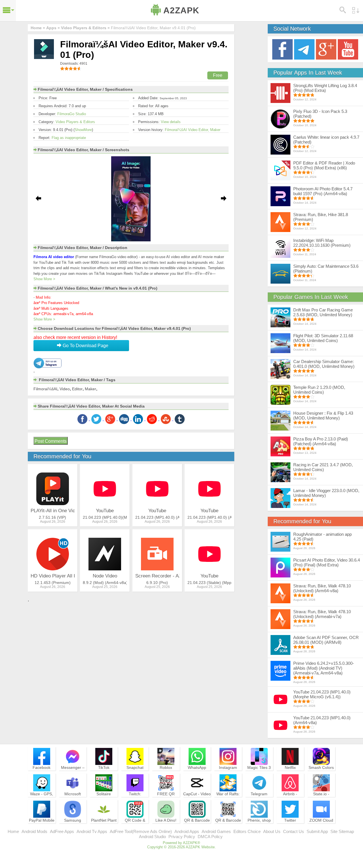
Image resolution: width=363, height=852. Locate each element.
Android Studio (152, 836)
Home (13, 831)
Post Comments (51, 441)
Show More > (44, 279)
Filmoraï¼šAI (45, 389)
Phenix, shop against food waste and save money (259, 828)
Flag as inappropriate (69, 138)
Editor (77, 389)
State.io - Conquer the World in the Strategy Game (321, 801)
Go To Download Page (85, 345)
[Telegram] (304, 49)
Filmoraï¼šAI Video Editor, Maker (192, 130)
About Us (271, 831)
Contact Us (293, 831)
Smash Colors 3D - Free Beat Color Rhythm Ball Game (321, 775)
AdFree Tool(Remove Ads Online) (141, 831)
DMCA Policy (210, 836)
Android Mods (34, 831)
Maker (90, 389)
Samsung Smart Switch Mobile (73, 825)
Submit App (317, 831)
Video (65, 389)
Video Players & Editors (75, 122)
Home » (38, 28)
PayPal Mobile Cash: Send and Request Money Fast (41, 828)
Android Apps (186, 831)
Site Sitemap (342, 831)
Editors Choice (247, 831)
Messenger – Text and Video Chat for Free (72, 772)
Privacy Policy (181, 836)
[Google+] (326, 49)
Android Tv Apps (92, 831)
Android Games (216, 831)
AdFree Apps (62, 831)
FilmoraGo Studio (71, 114)
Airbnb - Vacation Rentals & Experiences (290, 801)
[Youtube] (348, 49)
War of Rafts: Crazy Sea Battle (228, 799)
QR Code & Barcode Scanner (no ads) (135, 828)
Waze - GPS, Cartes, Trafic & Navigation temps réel (41, 801)
